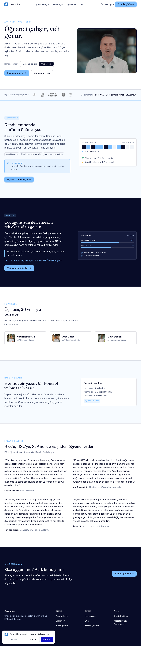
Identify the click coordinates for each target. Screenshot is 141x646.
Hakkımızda (90, 616)
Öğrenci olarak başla (17, 179)
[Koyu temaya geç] (101, 4)
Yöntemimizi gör (42, 73)
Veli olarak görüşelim (17, 268)
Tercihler (14, 639)
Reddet (33, 639)
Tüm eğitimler (62, 625)
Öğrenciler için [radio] (30, 64)
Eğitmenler (72, 4)
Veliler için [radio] (46, 64)
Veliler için (58, 4)
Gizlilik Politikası (121, 616)
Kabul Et (47, 639)
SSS (82, 4)
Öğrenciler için (42, 4)
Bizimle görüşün (126, 4)
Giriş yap (109, 4)
